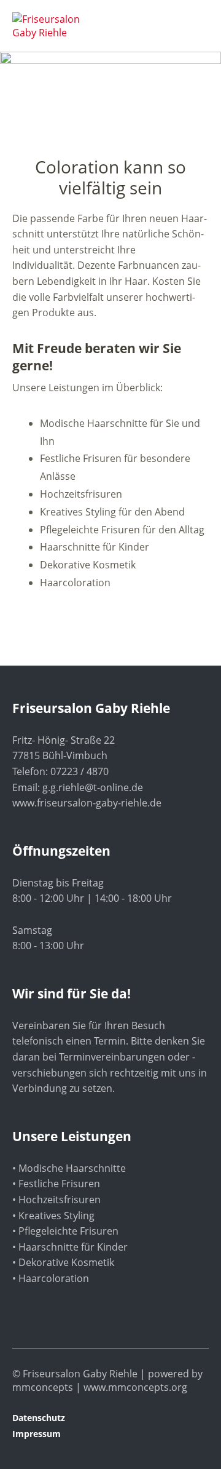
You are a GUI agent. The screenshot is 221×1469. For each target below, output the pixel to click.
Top (196, 1434)
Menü (193, 19)
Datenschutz (38, 1417)
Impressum (36, 1433)
